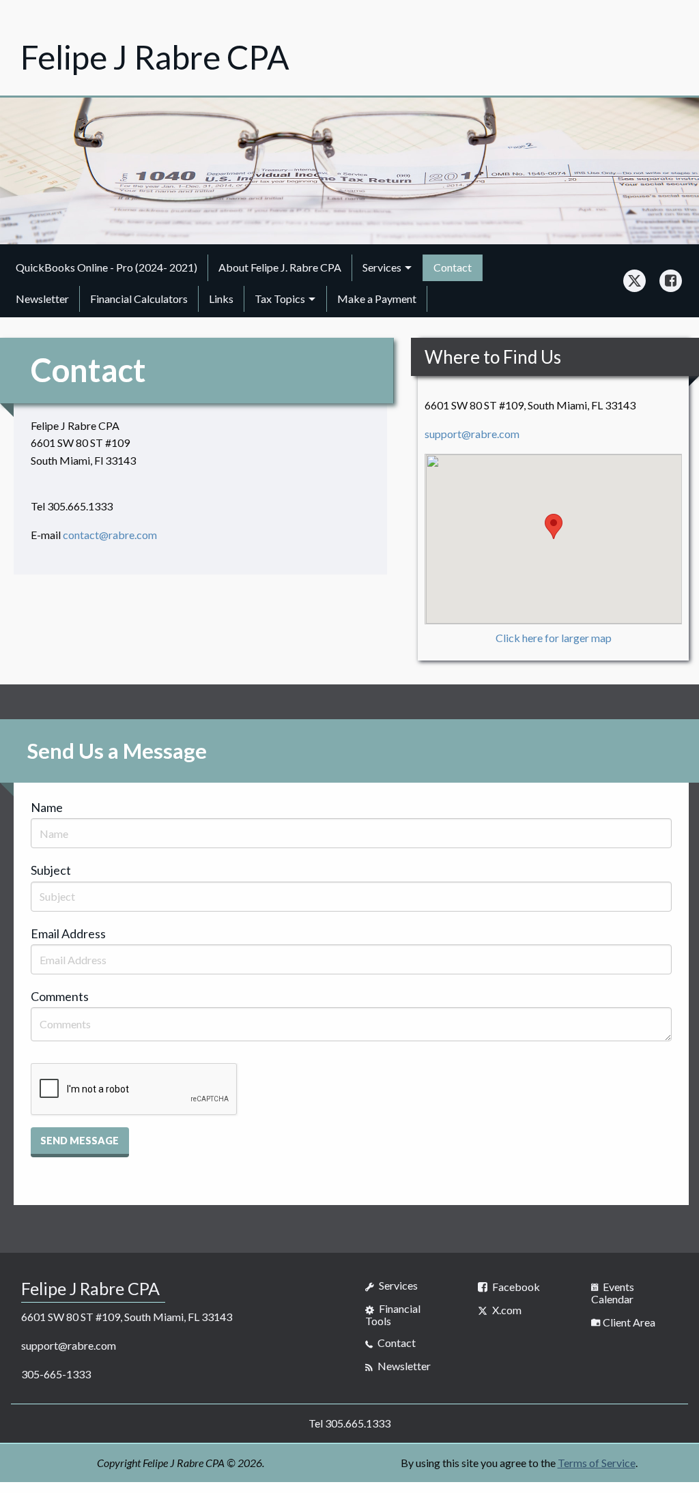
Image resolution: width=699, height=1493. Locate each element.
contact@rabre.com (110, 534)
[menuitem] (106, 267)
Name (47, 807)
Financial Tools (392, 1314)
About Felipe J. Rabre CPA (279, 267)
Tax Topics (280, 298)
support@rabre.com (472, 433)
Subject (51, 870)
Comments (60, 996)
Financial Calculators (139, 298)
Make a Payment (376, 298)
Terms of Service (597, 1462)
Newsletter (42, 298)
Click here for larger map (554, 637)
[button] (80, 1142)
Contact (452, 267)
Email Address (68, 933)
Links (221, 298)
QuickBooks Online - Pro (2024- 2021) (106, 267)
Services (381, 267)
